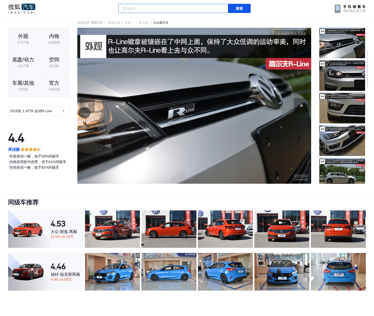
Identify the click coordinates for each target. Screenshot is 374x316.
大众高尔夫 (160, 22)
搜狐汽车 (21, 9)
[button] (135, 106)
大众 (128, 22)
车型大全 (114, 22)
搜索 (239, 8)
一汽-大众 (142, 22)
